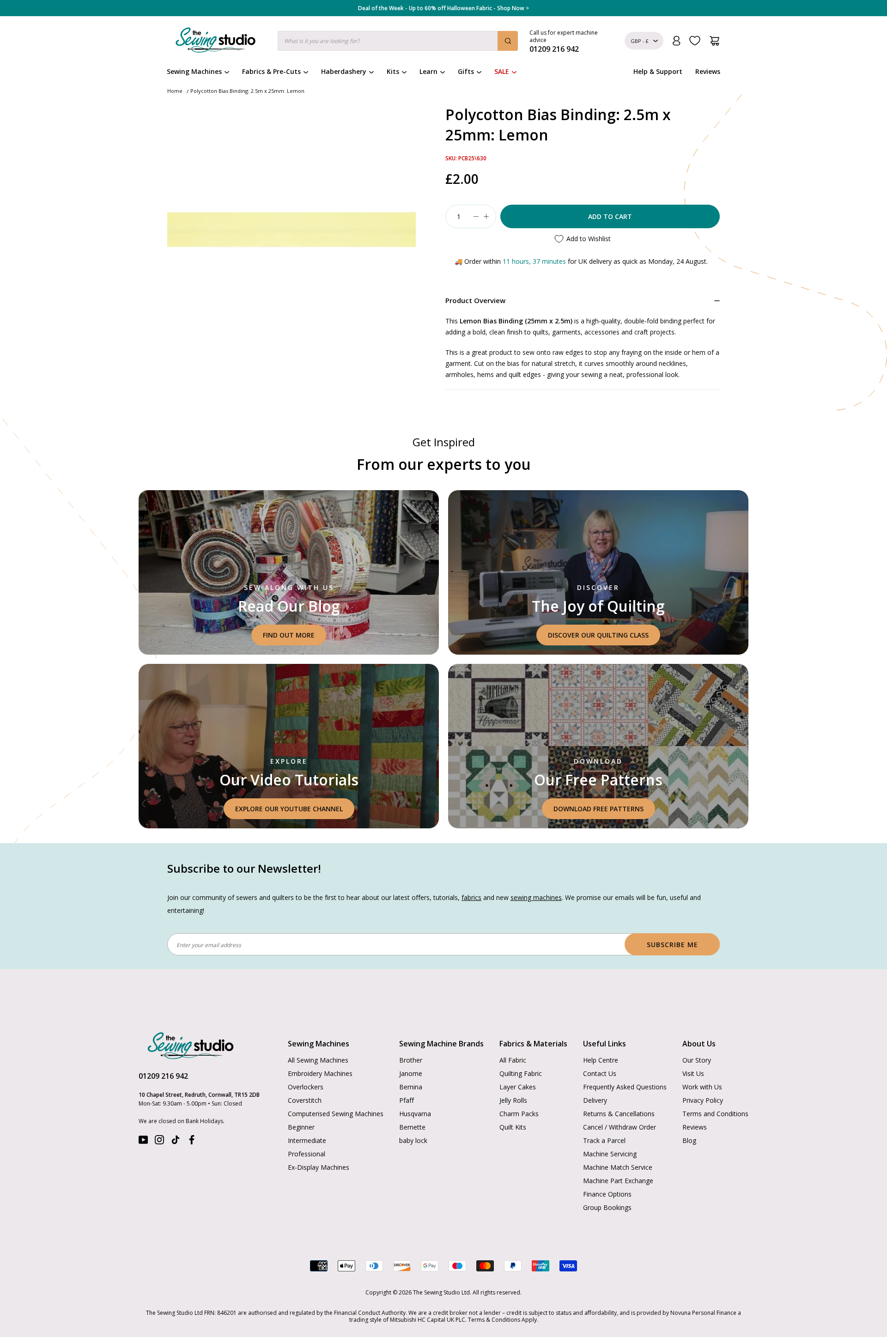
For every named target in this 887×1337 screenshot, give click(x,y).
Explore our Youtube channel (289, 808)
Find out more (289, 635)
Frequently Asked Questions (625, 1086)
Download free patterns (598, 808)
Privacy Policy (702, 1100)
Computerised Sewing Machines (335, 1113)
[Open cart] (714, 41)
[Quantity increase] (486, 216)
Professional (306, 1153)
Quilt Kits (512, 1127)
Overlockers (305, 1086)
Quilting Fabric (520, 1073)
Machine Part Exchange (618, 1180)
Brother (410, 1060)
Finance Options (607, 1194)
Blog (689, 1140)
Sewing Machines (194, 71)
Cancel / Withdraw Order (619, 1127)
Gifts (466, 71)
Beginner (301, 1127)
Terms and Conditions (715, 1113)
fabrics (471, 897)
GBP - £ (640, 40)
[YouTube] (143, 1141)
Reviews (707, 71)
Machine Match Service (617, 1167)
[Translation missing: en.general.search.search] (508, 41)
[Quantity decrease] (476, 216)
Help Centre (600, 1060)
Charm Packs (519, 1113)
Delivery (595, 1100)
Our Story (696, 1060)
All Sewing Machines (318, 1060)
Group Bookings (607, 1207)
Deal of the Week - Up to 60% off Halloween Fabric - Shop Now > (443, 8)
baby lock (413, 1140)
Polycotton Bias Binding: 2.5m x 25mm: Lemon (247, 90)
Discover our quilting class (598, 635)
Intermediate (307, 1140)
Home (174, 90)
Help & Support (657, 71)
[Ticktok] (175, 1141)
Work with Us (702, 1086)
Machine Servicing (610, 1153)
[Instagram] (159, 1141)
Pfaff (406, 1100)
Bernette (412, 1127)
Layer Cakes (517, 1086)
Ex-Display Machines (318, 1167)
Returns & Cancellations (619, 1113)
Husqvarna (415, 1113)
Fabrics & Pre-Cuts (271, 71)
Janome (410, 1073)
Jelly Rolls (513, 1100)
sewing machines (536, 897)
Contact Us (599, 1073)
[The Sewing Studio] (215, 42)
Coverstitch (305, 1100)
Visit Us (693, 1073)
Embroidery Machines (320, 1073)
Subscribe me (672, 944)
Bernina (410, 1086)
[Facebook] (191, 1141)
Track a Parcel (604, 1140)
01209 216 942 (163, 1076)
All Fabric (512, 1060)
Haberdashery (343, 71)
